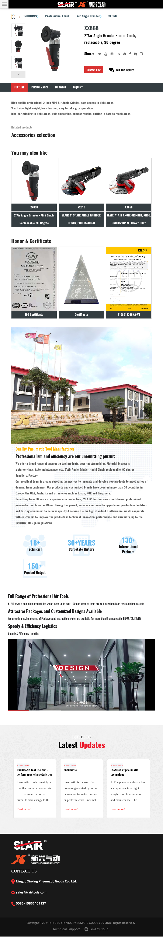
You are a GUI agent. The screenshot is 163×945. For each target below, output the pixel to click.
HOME (13, 17)
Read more (24, 809)
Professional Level (57, 16)
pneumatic (70, 770)
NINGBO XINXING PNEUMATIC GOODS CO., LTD (79, 922)
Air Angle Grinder (88, 16)
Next (18, 74)
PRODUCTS (29, 16)
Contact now (94, 70)
